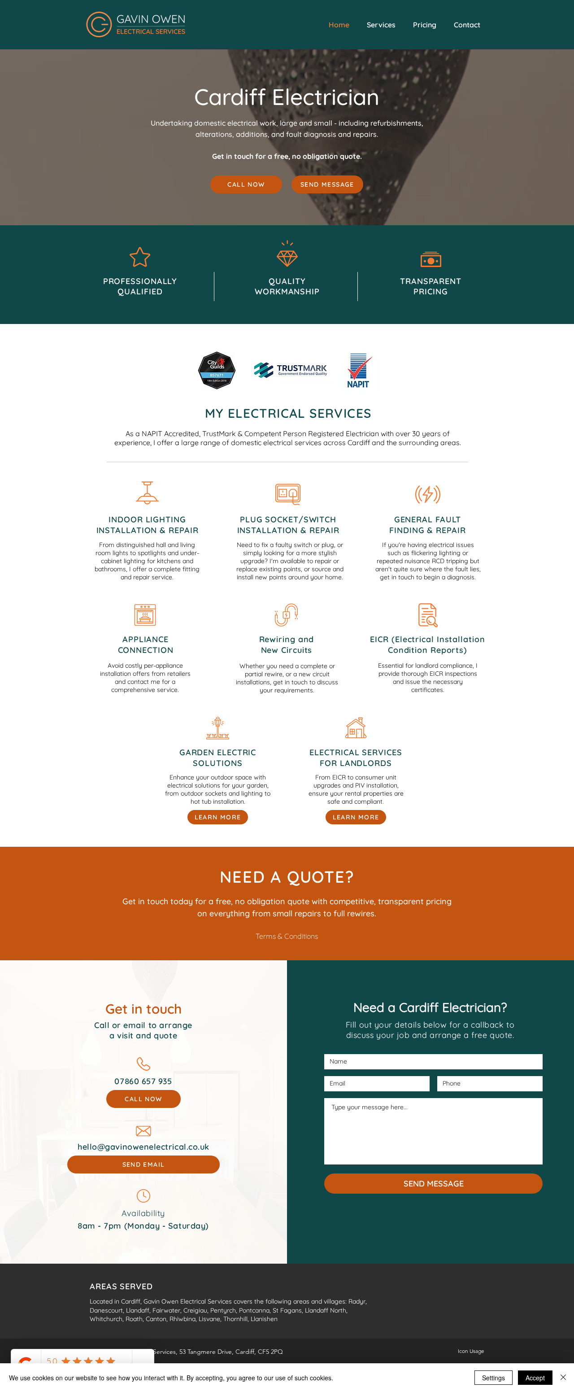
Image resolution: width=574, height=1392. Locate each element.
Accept (535, 1377)
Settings (493, 1377)
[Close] (563, 1377)
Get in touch (143, 1008)
